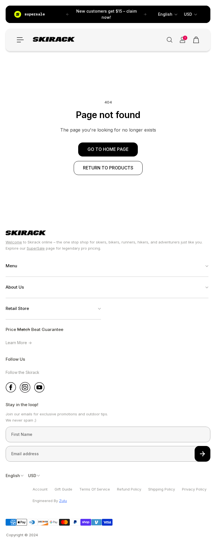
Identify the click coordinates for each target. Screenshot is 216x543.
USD (188, 14)
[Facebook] (10, 387)
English (165, 14)
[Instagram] (25, 387)
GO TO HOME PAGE (108, 149)
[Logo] (55, 40)
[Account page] (182, 40)
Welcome (14, 242)
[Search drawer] (169, 40)
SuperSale (36, 248)
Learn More (17, 342)
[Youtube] (39, 387)
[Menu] (20, 40)
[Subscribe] (202, 454)
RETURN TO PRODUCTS (108, 168)
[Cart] (195, 40)
